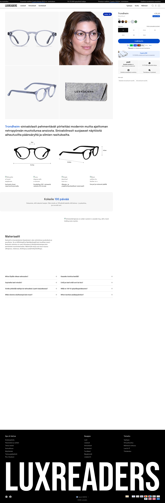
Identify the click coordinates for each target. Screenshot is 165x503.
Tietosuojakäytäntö (11, 454)
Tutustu (127, 436)
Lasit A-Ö (127, 448)
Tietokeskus (127, 451)
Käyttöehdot (9, 451)
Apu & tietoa (10, 436)
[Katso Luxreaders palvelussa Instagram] (6, 496)
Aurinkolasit (88, 448)
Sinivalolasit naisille (141, 80)
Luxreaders (84, 500)
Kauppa (87, 436)
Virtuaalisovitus (128, 443)
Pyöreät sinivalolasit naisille (126, 80)
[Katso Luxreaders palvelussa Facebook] (10, 496)
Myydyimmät (88, 454)
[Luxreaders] (11, 5)
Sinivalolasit (88, 446)
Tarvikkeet (87, 451)
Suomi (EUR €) (83, 497)
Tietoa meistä (9, 446)
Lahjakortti (87, 457)
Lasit (85, 440)
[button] (152, 5)
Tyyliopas (127, 440)
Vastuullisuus (9, 448)
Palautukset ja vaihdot (12, 443)
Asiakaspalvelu (9, 440)
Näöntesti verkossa (130, 446)
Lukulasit (87, 443)
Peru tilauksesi (9, 457)
